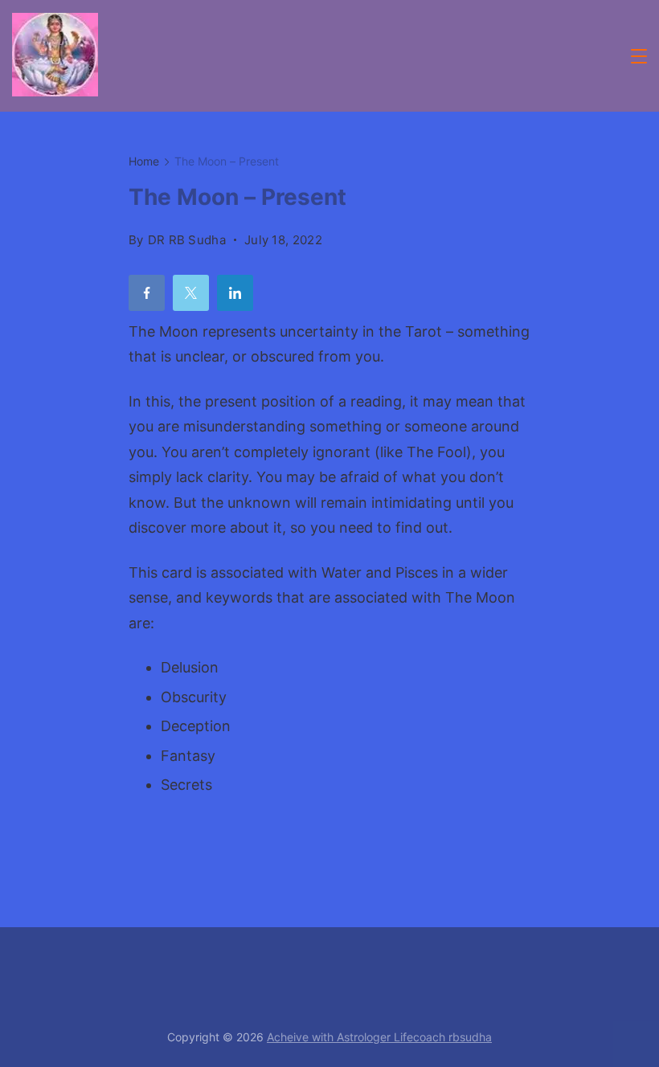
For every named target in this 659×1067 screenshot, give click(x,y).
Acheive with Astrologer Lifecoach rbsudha (379, 1037)
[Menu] (639, 56)
